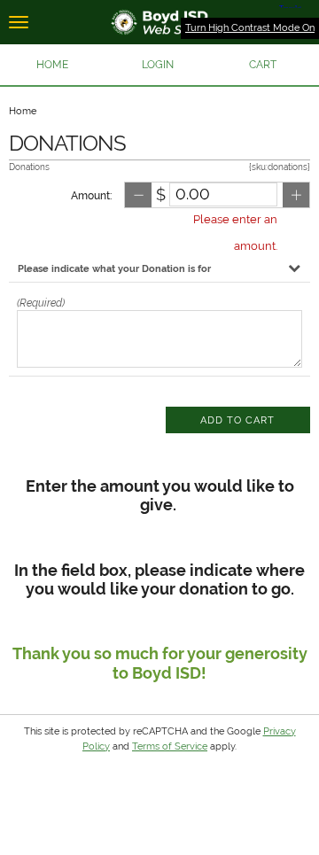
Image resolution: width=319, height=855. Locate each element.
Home (22, 111)
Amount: (91, 196)
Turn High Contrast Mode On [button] (250, 28)
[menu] (18, 22)
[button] (158, 64)
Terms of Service (169, 746)
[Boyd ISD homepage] (159, 22)
